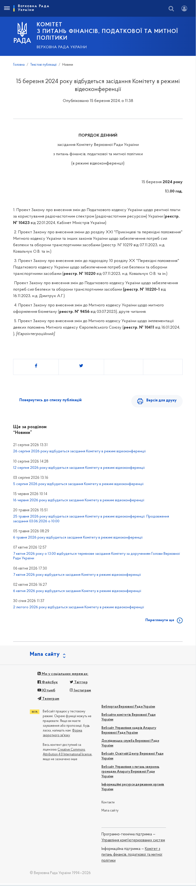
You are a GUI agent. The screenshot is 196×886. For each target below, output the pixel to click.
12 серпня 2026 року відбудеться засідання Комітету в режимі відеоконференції (79, 468)
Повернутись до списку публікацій (50, 400)
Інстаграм (82, 690)
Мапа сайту (109, 810)
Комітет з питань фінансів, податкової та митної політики (131, 855)
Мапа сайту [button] (45, 654)
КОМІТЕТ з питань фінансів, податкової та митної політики (107, 31)
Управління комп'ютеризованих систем (133, 840)
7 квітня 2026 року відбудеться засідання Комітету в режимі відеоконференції (77, 575)
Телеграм (50, 699)
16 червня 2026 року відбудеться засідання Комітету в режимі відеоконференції (78, 500)
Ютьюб (48, 690)
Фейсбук (49, 682)
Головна (19, 65)
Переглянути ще (159, 620)
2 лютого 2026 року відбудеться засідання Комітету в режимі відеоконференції (78, 607)
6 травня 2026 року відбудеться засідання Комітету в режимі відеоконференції (78, 537)
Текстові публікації (43, 65)
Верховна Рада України (62, 47)
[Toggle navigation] (6, 8)
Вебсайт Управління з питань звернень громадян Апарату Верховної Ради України (130, 771)
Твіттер (80, 682)
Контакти (108, 802)
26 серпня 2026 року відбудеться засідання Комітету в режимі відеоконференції (79, 451)
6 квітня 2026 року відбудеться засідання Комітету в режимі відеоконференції (77, 591)
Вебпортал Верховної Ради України (128, 707)
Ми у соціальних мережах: (64, 674)
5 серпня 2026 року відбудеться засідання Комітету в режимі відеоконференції (78, 484)
